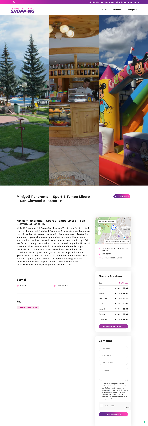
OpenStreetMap (116, 241)
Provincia (116, 10)
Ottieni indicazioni (108, 221)
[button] (99, 229)
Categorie (132, 10)
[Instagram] (14, 2)
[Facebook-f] (10, 2)
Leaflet (108, 241)
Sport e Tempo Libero (28, 308)
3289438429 (123, 196)
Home (104, 10)
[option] (24, 100)
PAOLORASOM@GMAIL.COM (112, 258)
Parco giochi (63, 286)
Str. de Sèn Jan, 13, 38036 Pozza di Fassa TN (115, 250)
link (110, 390)
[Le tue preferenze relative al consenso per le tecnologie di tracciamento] (144, 422)
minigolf (24, 286)
